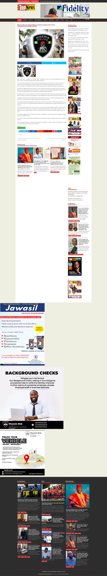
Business (25, 20)
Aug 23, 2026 (20, 163)
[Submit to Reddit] (40, 131)
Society (45, 20)
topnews (26, 27)
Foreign (70, 235)
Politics (31, 20)
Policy (67, 20)
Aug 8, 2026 (80, 551)
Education (19, 542)
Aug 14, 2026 (31, 544)
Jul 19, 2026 (45, 501)
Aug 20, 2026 (31, 514)
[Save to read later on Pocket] (54, 131)
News (19, 20)
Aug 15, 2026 (31, 528)
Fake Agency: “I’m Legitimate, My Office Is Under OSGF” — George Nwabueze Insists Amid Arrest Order (78, 34)
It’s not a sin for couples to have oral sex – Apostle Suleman (56, 139)
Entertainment (38, 20)
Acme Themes (66, 574)
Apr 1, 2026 (55, 531)
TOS (71, 20)
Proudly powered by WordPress (45, 574)
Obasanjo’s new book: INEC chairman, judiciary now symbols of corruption (29, 139)
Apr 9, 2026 (55, 516)
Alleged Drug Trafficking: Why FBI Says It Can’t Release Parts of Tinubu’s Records (57, 1)
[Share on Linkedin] (59, 131)
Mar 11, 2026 (55, 547)
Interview (51, 20)
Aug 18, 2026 (81, 207)
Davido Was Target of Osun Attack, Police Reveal (78, 50)
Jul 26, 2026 (81, 223)
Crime (19, 134)
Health (57, 20)
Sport (62, 20)
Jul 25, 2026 (81, 237)
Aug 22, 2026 (20, 498)
